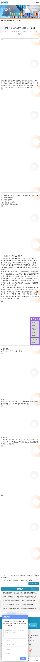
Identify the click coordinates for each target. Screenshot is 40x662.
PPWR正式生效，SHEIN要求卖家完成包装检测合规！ (19, 597)
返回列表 (34, 583)
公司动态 (18, 20)
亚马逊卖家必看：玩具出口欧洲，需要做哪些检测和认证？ (20, 593)
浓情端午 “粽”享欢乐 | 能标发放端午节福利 (20, 580)
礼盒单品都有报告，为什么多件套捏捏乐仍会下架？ (19, 604)
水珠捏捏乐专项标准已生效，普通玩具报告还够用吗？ (19, 608)
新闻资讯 (11, 20)
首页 (5, 20)
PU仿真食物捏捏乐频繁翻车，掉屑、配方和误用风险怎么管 (20, 600)
